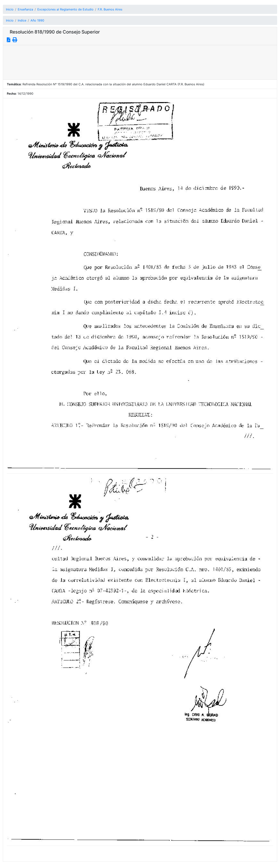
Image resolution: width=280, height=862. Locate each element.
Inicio (10, 9)
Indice (22, 20)
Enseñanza (25, 9)
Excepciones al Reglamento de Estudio (65, 9)
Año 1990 (37, 20)
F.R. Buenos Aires (110, 9)
